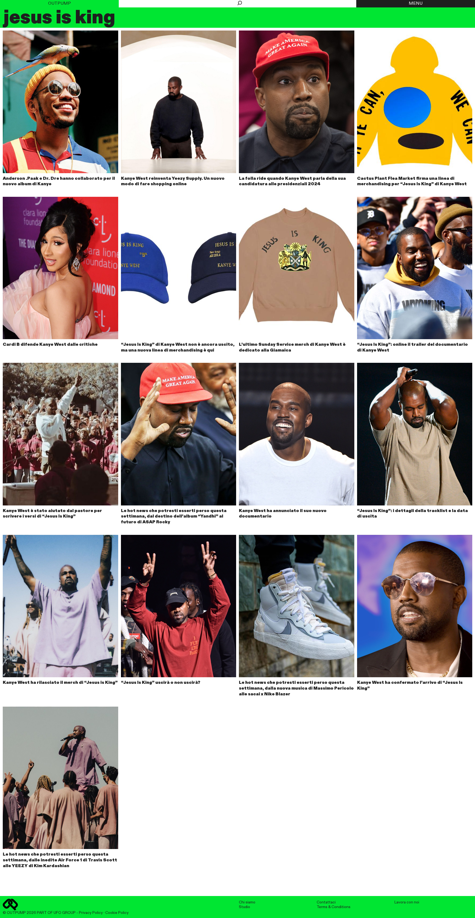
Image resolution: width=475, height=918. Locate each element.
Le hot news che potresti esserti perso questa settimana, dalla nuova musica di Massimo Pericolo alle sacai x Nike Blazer (296, 688)
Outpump (59, 3)
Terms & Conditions (333, 907)
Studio (244, 907)
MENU (415, 3)
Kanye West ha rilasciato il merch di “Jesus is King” (60, 683)
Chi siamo (247, 902)
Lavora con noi (406, 902)
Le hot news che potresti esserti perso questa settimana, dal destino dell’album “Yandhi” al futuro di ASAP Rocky (174, 517)
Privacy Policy (91, 913)
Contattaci (326, 902)
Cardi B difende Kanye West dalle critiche (50, 344)
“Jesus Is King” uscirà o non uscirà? (160, 683)
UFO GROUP (65, 913)
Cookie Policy (117, 913)
